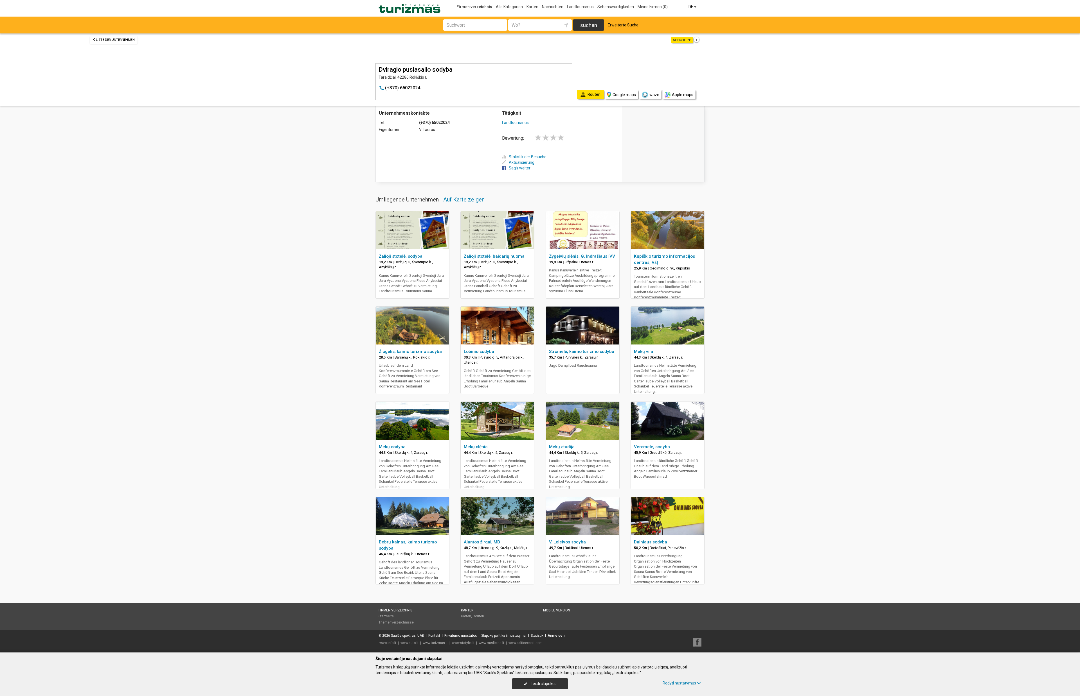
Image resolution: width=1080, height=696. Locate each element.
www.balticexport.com (525, 643)
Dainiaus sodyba (650, 542)
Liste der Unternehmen (115, 40)
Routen (478, 616)
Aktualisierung (521, 162)
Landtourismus (580, 6)
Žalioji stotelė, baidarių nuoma (494, 256)
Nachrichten (552, 6)
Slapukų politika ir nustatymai (503, 636)
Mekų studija (562, 446)
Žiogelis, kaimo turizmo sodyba (410, 351)
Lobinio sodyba (479, 351)
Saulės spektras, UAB (407, 636)
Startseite (386, 616)
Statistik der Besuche (527, 157)
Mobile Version (556, 610)
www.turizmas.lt (435, 643)
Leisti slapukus (543, 683)
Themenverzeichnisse (396, 622)
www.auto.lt (409, 643)
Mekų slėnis (475, 446)
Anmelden (556, 636)
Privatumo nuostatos (460, 636)
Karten (532, 6)
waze (654, 94)
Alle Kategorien (509, 6)
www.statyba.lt (463, 643)
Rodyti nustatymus (679, 683)
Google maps (624, 94)
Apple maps (682, 94)
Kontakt (434, 636)
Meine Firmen (653, 6)
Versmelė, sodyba (652, 446)
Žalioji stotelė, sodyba (400, 256)
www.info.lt (387, 643)
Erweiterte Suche (623, 25)
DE (691, 6)
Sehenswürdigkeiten (615, 6)
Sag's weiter (519, 168)
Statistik (537, 636)
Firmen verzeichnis (474, 6)
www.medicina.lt (491, 643)
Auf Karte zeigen (464, 199)
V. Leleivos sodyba (567, 542)
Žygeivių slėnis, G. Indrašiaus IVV (582, 256)
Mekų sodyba (392, 446)
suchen (588, 25)
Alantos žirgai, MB (482, 542)
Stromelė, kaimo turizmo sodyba (581, 351)
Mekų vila (643, 351)
